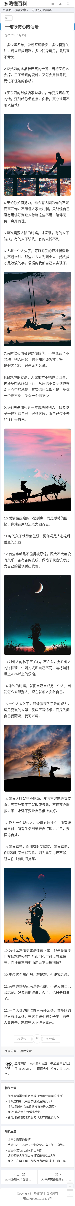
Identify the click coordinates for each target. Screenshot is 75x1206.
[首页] (70, 1180)
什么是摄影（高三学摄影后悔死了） (31, 1101)
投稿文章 (20, 10)
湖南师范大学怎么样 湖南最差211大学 (32, 1155)
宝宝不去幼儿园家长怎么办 (25, 1150)
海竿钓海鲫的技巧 (19, 1139)
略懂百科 (18, 3)
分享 (52, 1038)
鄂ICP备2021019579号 (37, 1198)
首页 (9, 10)
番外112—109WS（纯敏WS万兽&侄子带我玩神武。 (41, 1145)
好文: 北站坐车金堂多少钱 (24, 1112)
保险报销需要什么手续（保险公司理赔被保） (36, 1096)
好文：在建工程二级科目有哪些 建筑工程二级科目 (40, 1161)
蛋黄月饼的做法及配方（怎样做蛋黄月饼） (35, 1117)
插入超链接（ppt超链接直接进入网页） (33, 1106)
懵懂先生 (43, 1068)
